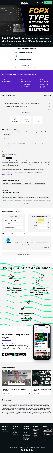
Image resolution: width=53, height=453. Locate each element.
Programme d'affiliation (15, 432)
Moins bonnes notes (16, 233)
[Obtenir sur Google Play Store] (20, 355)
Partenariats (15, 434)
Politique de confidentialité (22, 68)
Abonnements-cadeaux (36, 430)
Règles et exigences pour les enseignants (26, 438)
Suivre (15, 154)
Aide (25, 446)
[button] (2, 3)
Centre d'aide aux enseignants (26, 435)
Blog (3, 435)
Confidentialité (31, 446)
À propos (4, 429)
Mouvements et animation (39, 183)
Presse (3, 433)
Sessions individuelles (35, 436)
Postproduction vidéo (16, 183)
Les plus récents (26, 233)
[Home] (24, 3)
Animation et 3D (27, 183)
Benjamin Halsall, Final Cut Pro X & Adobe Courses (14, 44)
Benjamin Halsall (11, 154)
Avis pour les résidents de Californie (37, 447)
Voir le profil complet (7, 174)
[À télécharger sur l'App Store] (47, 430)
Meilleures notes (6, 233)
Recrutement (5, 431)
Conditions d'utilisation (32, 67)
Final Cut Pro (5, 183)
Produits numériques (35, 433)
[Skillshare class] (16, 378)
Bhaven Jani (8, 242)
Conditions (38, 446)
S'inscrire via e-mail (26, 65)
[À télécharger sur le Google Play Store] (47, 434)
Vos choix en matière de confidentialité (18, 447)
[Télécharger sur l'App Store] (7, 355)
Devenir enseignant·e (25, 432)
